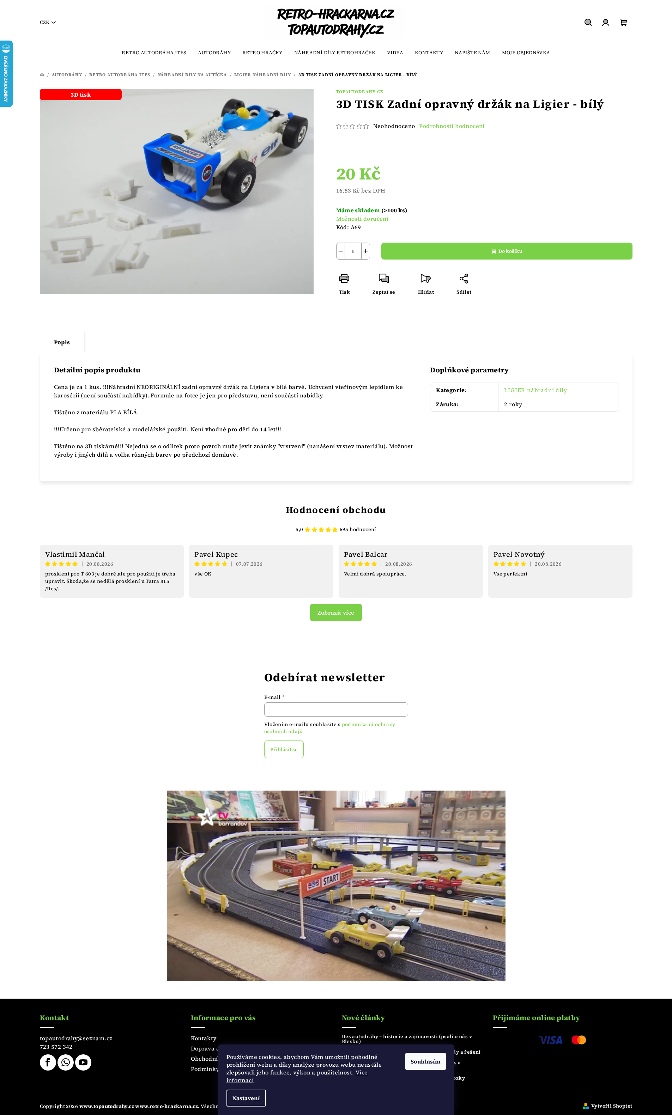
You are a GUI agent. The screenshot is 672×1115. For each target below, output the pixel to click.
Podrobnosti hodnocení (451, 126)
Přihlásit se (284, 749)
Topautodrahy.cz (359, 92)
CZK (44, 22)
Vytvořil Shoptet (611, 1105)
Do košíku (510, 251)
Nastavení (246, 1098)
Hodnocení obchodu (336, 510)
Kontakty (204, 1038)
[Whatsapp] (65, 1062)
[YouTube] (83, 1062)
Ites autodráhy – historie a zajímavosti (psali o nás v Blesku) (407, 1039)
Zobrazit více (335, 612)
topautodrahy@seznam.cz (76, 1038)
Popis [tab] (62, 342)
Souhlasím (426, 1061)
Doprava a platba (215, 1048)
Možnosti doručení (362, 219)
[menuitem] (154, 52)
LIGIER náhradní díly (535, 390)
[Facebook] (48, 1062)
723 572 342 (56, 1046)
